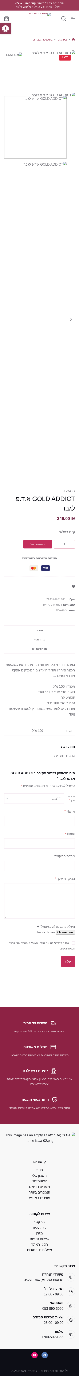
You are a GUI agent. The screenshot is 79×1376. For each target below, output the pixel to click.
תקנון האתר (39, 1244)
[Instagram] (34, 1355)
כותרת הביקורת (64, 856)
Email (70, 834)
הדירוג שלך (71, 798)
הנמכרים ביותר (39, 1192)
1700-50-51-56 (52, 1337)
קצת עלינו (39, 1228)
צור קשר (40, 1222)
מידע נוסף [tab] (39, 639)
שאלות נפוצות (39, 1239)
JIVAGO (69, 491)
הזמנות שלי (39, 1181)
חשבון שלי (39, 1175)
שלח (68, 961)
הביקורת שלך (65, 878)
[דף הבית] (73, 39)
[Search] (63, 18)
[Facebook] (45, 1355)
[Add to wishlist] (73, 586)
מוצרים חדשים (39, 1186)
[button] (5, 28)
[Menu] (73, 18)
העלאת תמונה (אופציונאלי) (57, 926)
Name (69, 811)
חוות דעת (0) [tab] (39, 648)
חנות (39, 1170)
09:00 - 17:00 (53, 1294)
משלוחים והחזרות (39, 1250)
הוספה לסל (38, 544)
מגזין (39, 1233)
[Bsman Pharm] (39, 18)
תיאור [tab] (39, 630)
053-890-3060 (52, 1308)
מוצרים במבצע (39, 1198)
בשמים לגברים (52, 604)
